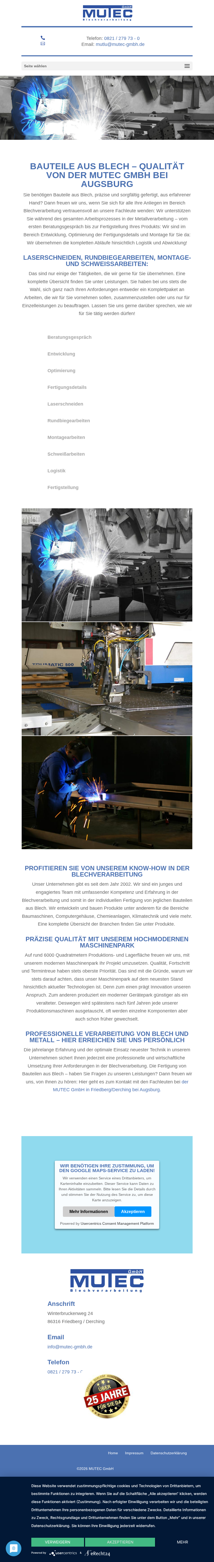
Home (113, 1453)
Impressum (134, 1453)
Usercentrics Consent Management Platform (117, 1223)
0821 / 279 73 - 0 (122, 38)
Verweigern (57, 1542)
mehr (182, 1542)
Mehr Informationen (88, 1211)
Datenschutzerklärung (169, 1453)
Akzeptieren (133, 1211)
